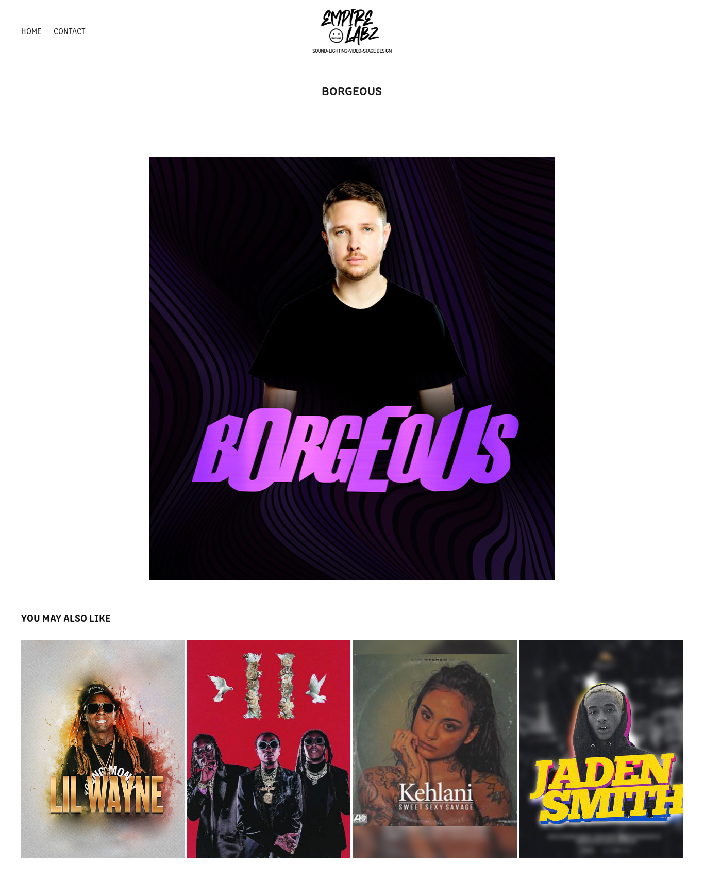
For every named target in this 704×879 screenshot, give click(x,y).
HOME (31, 30)
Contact (70, 30)
